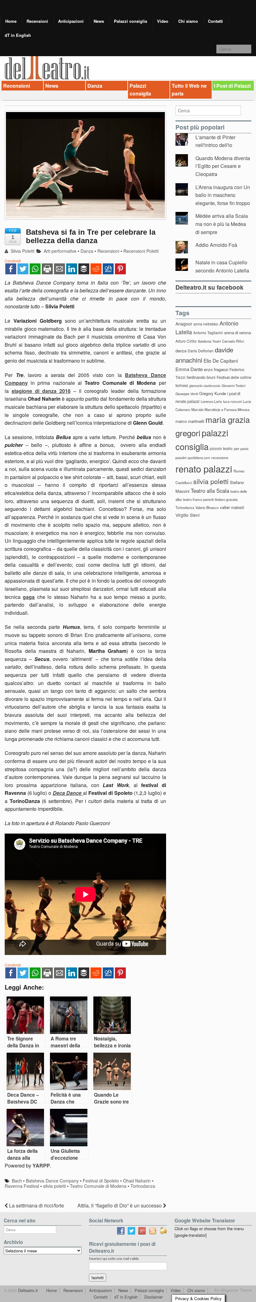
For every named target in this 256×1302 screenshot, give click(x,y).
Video (162, 21)
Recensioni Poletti (141, 251)
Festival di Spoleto (101, 1180)
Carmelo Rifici (233, 341)
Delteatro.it (27, 1290)
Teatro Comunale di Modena (98, 1186)
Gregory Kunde (212, 393)
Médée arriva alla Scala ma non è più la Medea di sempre (221, 223)
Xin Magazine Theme (233, 1290)
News (99, 21)
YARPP (41, 1165)
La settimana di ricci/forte (36, 1205)
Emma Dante (189, 369)
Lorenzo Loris (211, 401)
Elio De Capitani (221, 360)
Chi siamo (188, 21)
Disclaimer (153, 1297)
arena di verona (237, 332)
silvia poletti (54, 1186)
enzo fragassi (216, 369)
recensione (219, 457)
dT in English (18, 35)
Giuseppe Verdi (186, 393)
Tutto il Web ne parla (189, 89)
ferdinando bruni (201, 377)
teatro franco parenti (198, 499)
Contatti (215, 21)
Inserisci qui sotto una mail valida (114, 1258)
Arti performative (60, 251)
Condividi (13, 260)
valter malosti (232, 507)
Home (11, 21)
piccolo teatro (221, 448)
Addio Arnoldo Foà (216, 244)
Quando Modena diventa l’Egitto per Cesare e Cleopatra (222, 166)
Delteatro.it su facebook (209, 287)
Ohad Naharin (137, 1180)
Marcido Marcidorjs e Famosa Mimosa (220, 409)
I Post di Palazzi (232, 85)
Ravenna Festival (22, 1186)
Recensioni (37, 21)
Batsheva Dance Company (52, 1180)
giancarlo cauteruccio (204, 385)
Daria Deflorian (201, 350)
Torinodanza (142, 1186)
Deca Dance (67, 792)
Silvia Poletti (21, 251)
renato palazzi (203, 468)
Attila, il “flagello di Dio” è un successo (120, 1205)
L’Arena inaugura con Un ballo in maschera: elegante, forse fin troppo (222, 195)
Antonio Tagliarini (208, 332)
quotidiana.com (199, 457)
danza (180, 351)
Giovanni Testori (233, 385)
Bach (17, 1180)
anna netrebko (206, 323)
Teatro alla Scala (210, 490)
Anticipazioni (71, 21)
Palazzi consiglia (130, 21)
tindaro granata (226, 499)
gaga (29, 596)
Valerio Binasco (207, 507)
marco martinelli (189, 421)
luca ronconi (232, 401)
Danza (94, 85)
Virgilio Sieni (187, 515)
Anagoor (183, 324)
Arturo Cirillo (186, 341)
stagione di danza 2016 (41, 390)
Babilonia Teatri (209, 341)
